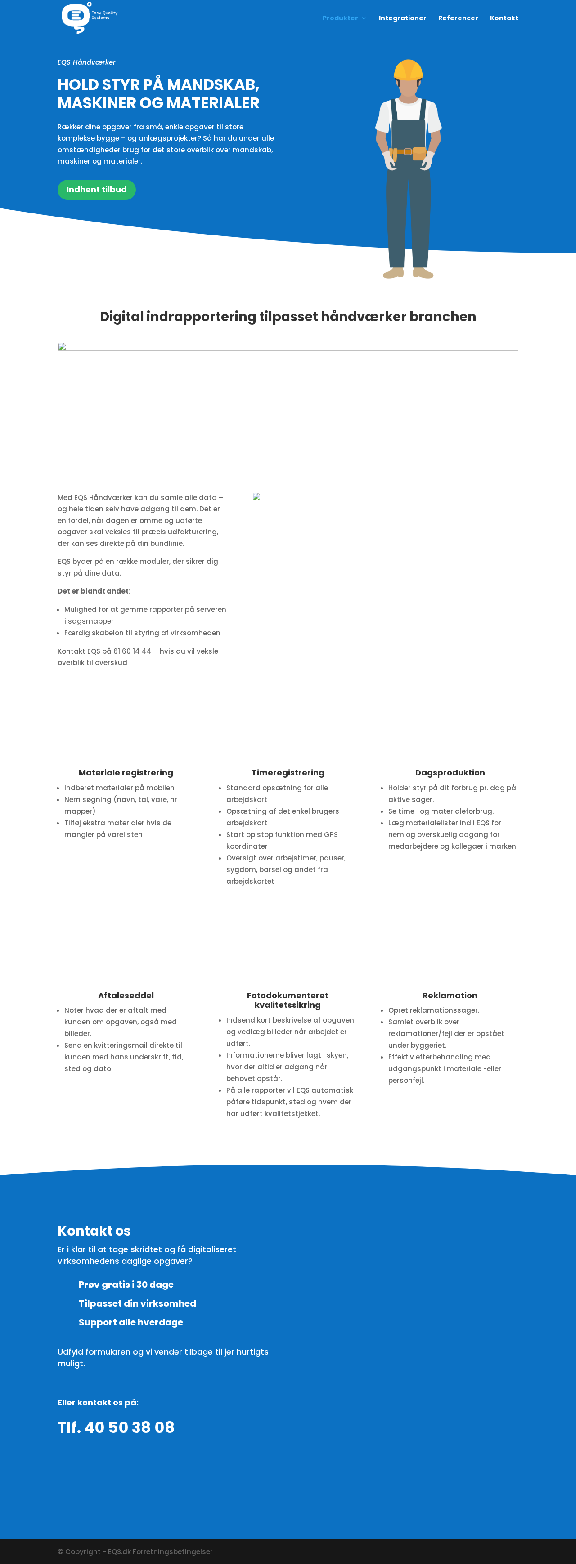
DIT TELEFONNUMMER (342, 1264)
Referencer (458, 18)
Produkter (340, 18)
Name (324, 1427)
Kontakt (504, 18)
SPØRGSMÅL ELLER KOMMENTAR (356, 1357)
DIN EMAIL (329, 1295)
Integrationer (403, 18)
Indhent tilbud (97, 189)
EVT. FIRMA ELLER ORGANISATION (357, 1326)
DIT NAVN (328, 1233)
